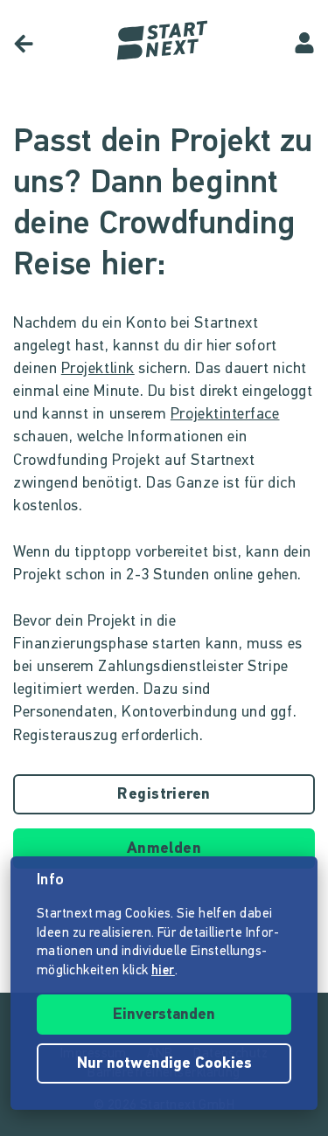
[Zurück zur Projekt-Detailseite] (23, 43)
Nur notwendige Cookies (164, 1064)
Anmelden (164, 849)
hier (163, 971)
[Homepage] (164, 40)
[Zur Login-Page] (304, 44)
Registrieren (163, 795)
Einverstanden (164, 1015)
